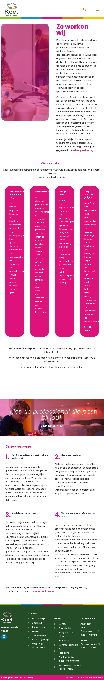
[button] (97, 9)
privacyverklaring (43, 591)
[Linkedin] (4, 636)
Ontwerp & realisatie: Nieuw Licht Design (84, 677)
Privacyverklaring (83, 150)
